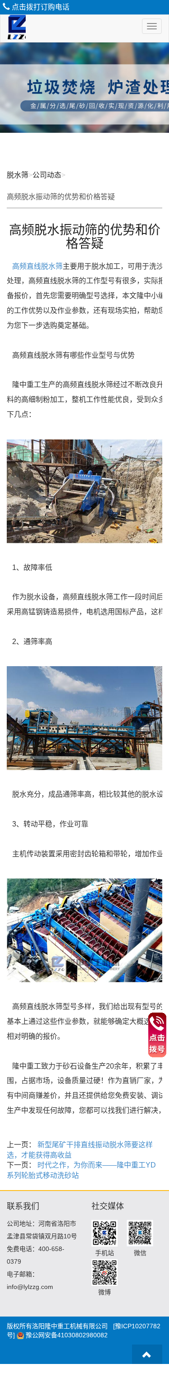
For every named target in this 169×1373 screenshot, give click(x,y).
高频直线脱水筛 (37, 266)
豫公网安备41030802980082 (67, 1335)
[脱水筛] (13, 28)
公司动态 (46, 175)
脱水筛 (17, 175)
